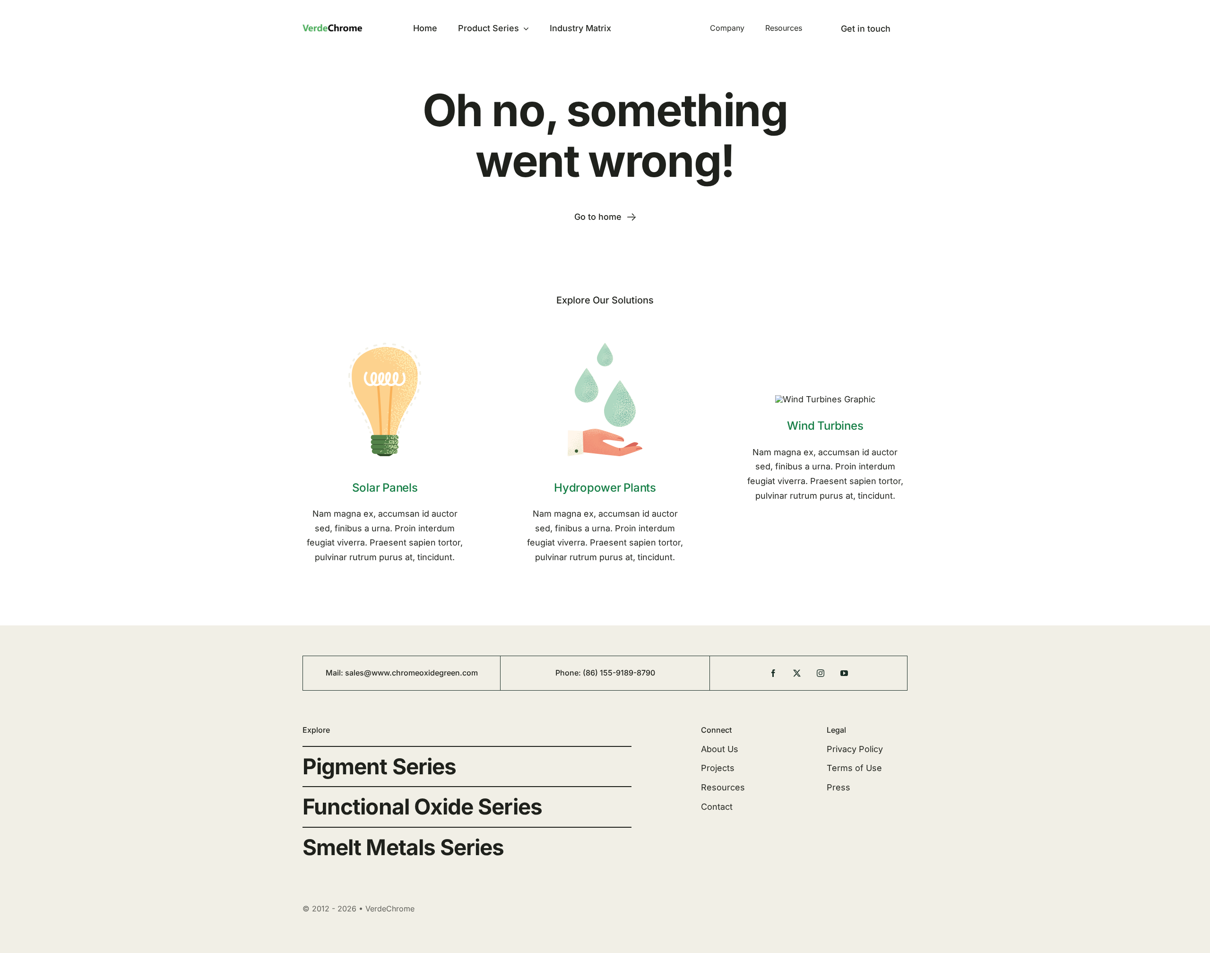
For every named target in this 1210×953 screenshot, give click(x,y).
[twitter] (796, 673)
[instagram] (820, 673)
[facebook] (773, 673)
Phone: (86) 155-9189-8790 (605, 672)
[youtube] (844, 673)
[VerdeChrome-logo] (341, 28)
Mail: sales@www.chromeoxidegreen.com (402, 672)
